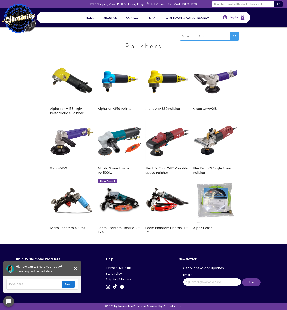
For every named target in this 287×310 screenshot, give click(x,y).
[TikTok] (115, 286)
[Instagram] (108, 286)
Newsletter (187, 259)
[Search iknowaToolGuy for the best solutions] (278, 4)
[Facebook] (122, 286)
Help (109, 259)
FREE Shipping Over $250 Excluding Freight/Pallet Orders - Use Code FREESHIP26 (143, 4)
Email (188, 275)
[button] (242, 17)
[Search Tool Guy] (234, 36)
